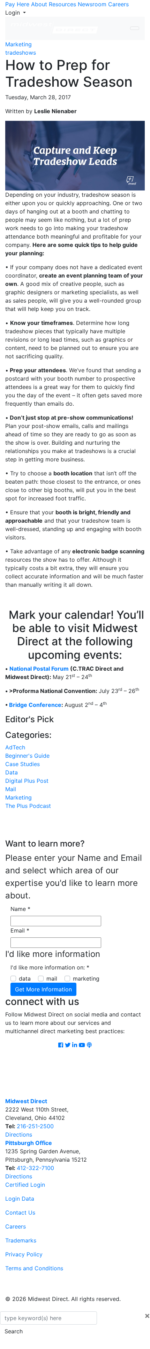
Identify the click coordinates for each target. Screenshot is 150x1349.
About (39, 4)
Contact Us (20, 1212)
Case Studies (22, 764)
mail (51, 978)
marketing (86, 978)
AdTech (15, 747)
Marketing (18, 44)
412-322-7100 (35, 1167)
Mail (10, 789)
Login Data (19, 1198)
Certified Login (25, 1184)
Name (20, 908)
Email (19, 930)
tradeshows (20, 52)
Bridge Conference (35, 704)
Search (14, 1331)
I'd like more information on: (49, 967)
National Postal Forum (39, 668)
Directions (18, 1134)
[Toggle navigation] (134, 28)
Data (11, 772)
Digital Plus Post (26, 780)
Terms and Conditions (34, 1268)
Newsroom (92, 4)
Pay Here (17, 4)
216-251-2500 (35, 1126)
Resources (62, 4)
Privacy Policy (24, 1254)
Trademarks (20, 1240)
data (25, 978)
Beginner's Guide (27, 755)
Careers (118, 4)
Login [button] (13, 12)
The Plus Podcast (28, 805)
